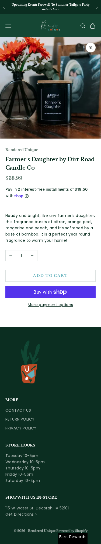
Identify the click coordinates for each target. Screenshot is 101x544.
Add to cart (50, 275)
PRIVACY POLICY (21, 428)
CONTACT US (18, 410)
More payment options (50, 304)
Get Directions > (21, 514)
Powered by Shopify (72, 531)
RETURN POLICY (19, 419)
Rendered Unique (21, 149)
